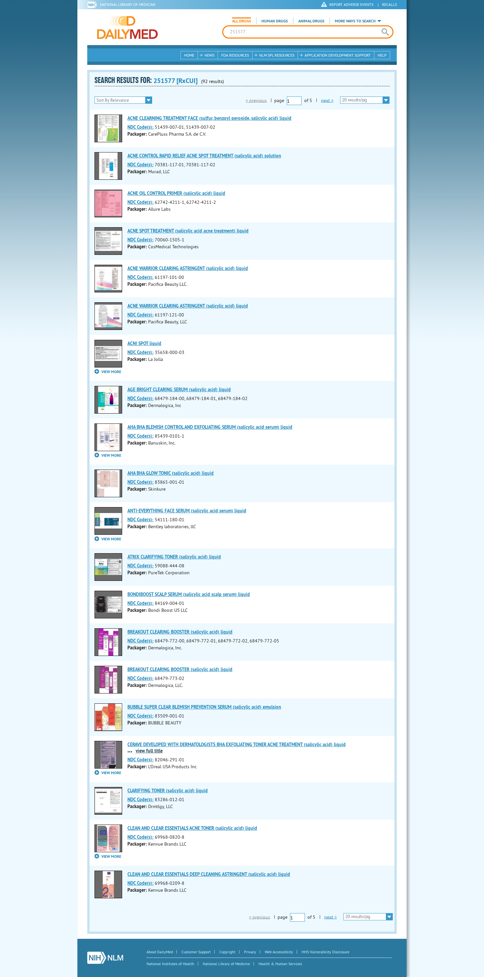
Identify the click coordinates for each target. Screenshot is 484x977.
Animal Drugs (311, 21)
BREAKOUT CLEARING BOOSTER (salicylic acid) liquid (179, 632)
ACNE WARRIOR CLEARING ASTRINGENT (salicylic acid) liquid (187, 268)
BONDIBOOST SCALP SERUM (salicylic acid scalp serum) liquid (188, 594)
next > (327, 100)
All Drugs (241, 21)
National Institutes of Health (170, 963)
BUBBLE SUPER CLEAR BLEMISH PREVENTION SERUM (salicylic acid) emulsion (204, 707)
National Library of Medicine (127, 4)
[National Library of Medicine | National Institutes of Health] (105, 958)
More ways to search (355, 21)
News (209, 55)
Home (189, 55)
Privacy (250, 951)
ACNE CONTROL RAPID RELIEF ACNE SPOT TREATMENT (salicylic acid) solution (204, 156)
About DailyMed (160, 951)
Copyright (227, 951)
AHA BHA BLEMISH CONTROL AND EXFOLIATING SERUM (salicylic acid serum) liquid (209, 427)
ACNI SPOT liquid (144, 343)
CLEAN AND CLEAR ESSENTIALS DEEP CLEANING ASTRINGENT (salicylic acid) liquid (208, 874)
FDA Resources (235, 55)
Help (382, 55)
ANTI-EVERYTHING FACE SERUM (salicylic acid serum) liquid (186, 511)
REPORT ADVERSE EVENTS (351, 4)
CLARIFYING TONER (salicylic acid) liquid (167, 791)
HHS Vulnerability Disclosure (325, 951)
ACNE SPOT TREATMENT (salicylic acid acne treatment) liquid (188, 231)
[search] (385, 32)
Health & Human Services (280, 963)
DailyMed (127, 27)
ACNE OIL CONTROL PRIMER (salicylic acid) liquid (176, 193)
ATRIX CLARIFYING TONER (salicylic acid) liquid (174, 557)
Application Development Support (338, 55)
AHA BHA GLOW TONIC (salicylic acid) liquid (170, 473)
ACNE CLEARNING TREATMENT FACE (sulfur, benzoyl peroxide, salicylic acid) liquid (209, 118)
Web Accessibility (279, 951)
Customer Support (196, 951)
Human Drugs (274, 21)
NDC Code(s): (140, 127)
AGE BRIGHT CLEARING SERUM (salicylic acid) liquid (179, 390)
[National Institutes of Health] (93, 4)
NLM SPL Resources (276, 55)
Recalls (389, 4)
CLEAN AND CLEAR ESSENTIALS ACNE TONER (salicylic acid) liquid (192, 828)
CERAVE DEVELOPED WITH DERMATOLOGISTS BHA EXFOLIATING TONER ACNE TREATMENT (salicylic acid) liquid (236, 744)
